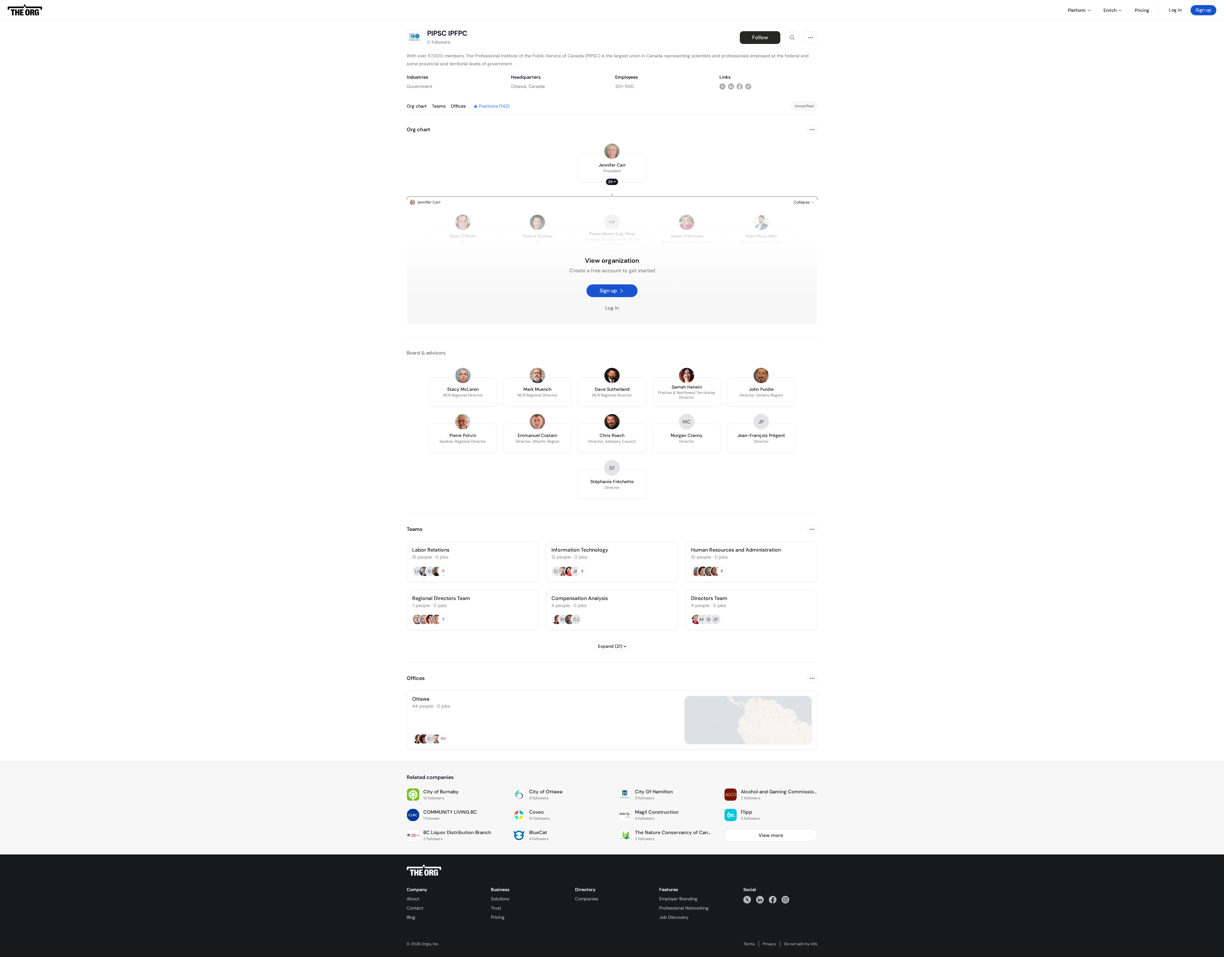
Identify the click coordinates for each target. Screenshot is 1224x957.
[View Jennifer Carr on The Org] (612, 151)
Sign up (1203, 10)
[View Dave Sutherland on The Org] (612, 375)
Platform (1077, 10)
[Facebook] (772, 899)
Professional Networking (684, 908)
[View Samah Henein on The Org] (687, 375)
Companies (586, 899)
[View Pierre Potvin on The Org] (463, 422)
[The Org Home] (25, 10)
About (413, 899)
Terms (749, 943)
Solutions (500, 899)
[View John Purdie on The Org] (761, 375)
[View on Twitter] (722, 86)
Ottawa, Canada (528, 86)
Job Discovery (673, 917)
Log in (1175, 10)
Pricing (498, 917)
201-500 (624, 86)
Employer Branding (678, 899)
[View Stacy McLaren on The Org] (463, 375)
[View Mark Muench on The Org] (537, 375)
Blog (411, 917)
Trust (496, 908)
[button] (612, 167)
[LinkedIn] (760, 899)
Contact (415, 908)
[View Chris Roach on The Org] (612, 422)
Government (419, 86)
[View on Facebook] (740, 86)
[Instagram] (785, 899)
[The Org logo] (424, 870)
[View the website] (748, 86)
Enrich (1110, 10)
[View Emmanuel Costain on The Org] (537, 422)
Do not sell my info (800, 943)
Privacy (769, 943)
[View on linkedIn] (731, 86)
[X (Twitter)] (747, 899)
